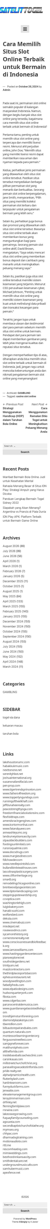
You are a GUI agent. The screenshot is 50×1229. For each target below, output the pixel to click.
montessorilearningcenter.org (21, 1036)
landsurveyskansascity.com (19, 836)
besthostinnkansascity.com (19, 1157)
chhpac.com (10, 1133)
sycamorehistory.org (15, 934)
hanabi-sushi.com (13, 911)
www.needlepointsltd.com (19, 864)
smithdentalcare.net (15, 1161)
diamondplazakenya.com (18, 1020)
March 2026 (10, 566)
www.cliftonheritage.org (17, 875)
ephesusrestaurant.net (17, 977)
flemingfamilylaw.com (16, 1106)
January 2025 (11, 616)
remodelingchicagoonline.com (21, 883)
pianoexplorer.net (13, 957)
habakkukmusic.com (15, 766)
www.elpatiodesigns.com (18, 989)
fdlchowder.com (12, 860)
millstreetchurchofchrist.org (20, 1063)
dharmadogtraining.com (18, 1137)
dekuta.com (10, 918)
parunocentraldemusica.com (20, 1004)
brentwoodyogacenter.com (19, 887)
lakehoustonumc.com (16, 762)
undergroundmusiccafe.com (20, 1165)
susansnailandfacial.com (18, 781)
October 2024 (11, 631)
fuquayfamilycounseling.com (20, 1118)
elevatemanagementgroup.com (22, 1094)
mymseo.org (10, 1129)
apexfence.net (11, 1172)
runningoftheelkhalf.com (18, 801)
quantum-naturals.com (17, 1032)
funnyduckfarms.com (16, 1086)
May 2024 (9, 656)
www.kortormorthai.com (18, 825)
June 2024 (10, 651)
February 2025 (12, 611)
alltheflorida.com (13, 1051)
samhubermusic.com (16, 1169)
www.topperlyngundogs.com (20, 797)
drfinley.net (9, 1102)
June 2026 (9, 556)
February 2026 (12, 571)
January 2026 (11, 576)
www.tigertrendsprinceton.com (22, 789)
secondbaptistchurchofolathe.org (23, 1126)
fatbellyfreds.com (13, 985)
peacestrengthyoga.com (18, 809)
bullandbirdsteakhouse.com (20, 868)
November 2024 (13, 626)
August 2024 (11, 641)
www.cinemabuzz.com (16, 922)
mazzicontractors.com (16, 969)
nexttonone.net (12, 770)
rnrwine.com (10, 1110)
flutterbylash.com (13, 1079)
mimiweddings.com (15, 1153)
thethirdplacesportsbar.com (20, 973)
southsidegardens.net (16, 961)
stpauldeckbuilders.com (17, 840)
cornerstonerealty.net (16, 938)
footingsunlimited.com (17, 844)
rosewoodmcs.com (15, 930)
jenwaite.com (11, 1090)
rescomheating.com (15, 1149)
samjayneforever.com (16, 1043)
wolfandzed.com (13, 914)
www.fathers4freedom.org (19, 793)
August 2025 (11, 591)
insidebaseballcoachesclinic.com (22, 1055)
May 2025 (9, 596)
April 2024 (9, 661)
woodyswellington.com (17, 981)
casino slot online (26, 396)
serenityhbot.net (13, 774)
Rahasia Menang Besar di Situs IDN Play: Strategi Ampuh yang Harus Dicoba (25, 489)
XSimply (23, 1221)
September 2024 (13, 636)
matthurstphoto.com (15, 1047)
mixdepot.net (11, 926)
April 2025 (9, 601)
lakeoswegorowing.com (17, 1114)
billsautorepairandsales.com (20, 1028)
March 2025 (10, 606)
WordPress (31, 1218)
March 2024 (10, 666)
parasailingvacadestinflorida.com (23, 1067)
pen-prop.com (11, 785)
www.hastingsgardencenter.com (22, 954)
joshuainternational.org (17, 778)
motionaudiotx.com (15, 1141)
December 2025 (13, 581)
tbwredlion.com (12, 1024)
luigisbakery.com (13, 907)
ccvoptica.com (11, 899)
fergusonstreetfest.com (17, 1040)
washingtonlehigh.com (17, 903)
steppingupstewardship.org (20, 895)
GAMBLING (24, 392)
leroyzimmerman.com (16, 1098)
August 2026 (11, 546)
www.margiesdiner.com (17, 856)
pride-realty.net (12, 1071)
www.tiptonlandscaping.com (20, 891)
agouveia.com (11, 1122)
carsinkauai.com (13, 1059)
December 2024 (13, 621)
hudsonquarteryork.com (18, 993)
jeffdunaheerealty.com (16, 805)
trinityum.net (11, 965)
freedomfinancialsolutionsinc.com (23, 813)
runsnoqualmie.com (15, 848)
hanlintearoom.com (15, 1083)
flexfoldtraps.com (13, 817)
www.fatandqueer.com (17, 828)
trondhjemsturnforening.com (21, 1016)
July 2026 (9, 551)
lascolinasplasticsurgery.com (20, 871)
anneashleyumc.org (15, 832)
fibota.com (9, 997)
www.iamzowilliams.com (18, 950)
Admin (6, 89)
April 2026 (9, 561)
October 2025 (11, 586)
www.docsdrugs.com (16, 852)
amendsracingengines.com (19, 821)
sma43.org (9, 879)
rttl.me (7, 1145)
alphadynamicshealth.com (19, 1075)
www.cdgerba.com (14, 1000)
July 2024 (9, 646)
